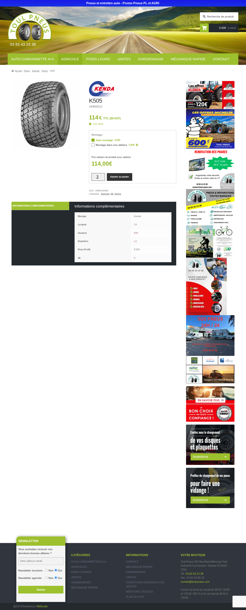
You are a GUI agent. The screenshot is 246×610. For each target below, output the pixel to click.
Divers (45, 71)
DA (112, 194)
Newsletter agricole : (30, 577)
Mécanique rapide (188, 59)
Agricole (70, 59)
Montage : (97, 134)
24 (135, 224)
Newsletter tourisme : (31, 570)
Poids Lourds (81, 572)
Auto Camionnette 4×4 (32, 59)
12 (135, 241)
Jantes (124, 59)
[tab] (40, 206)
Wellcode (42, 606)
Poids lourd (98, 59)
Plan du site (135, 596)
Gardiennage (151, 59)
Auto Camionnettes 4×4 (88, 561)
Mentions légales (139, 591)
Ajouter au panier (119, 176)
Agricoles (79, 566)
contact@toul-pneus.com (195, 581)
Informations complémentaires (33, 205)
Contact (221, 59)
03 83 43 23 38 (194, 573)
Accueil (18, 71)
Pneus (27, 71)
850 (136, 233)
